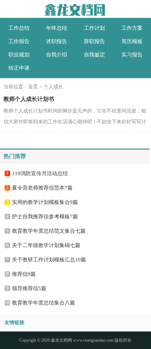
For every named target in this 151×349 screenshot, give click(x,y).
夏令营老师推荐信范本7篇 (42, 188)
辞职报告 (94, 41)
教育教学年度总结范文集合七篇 (49, 231)
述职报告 (56, 41)
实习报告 (132, 54)
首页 (33, 86)
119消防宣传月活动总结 (40, 173)
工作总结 (18, 28)
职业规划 (18, 54)
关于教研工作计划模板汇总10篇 (49, 259)
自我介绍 (56, 54)
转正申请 (18, 68)
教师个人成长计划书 (29, 99)
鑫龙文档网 (61, 340)
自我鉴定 (94, 54)
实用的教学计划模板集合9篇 (45, 202)
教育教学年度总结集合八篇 (43, 303)
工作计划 (94, 28)
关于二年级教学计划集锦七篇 (46, 245)
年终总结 (56, 28)
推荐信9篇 (24, 274)
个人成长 (53, 86)
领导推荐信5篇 (29, 288)
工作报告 (18, 41)
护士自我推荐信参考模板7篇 (45, 216)
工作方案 (132, 28)
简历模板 (132, 41)
